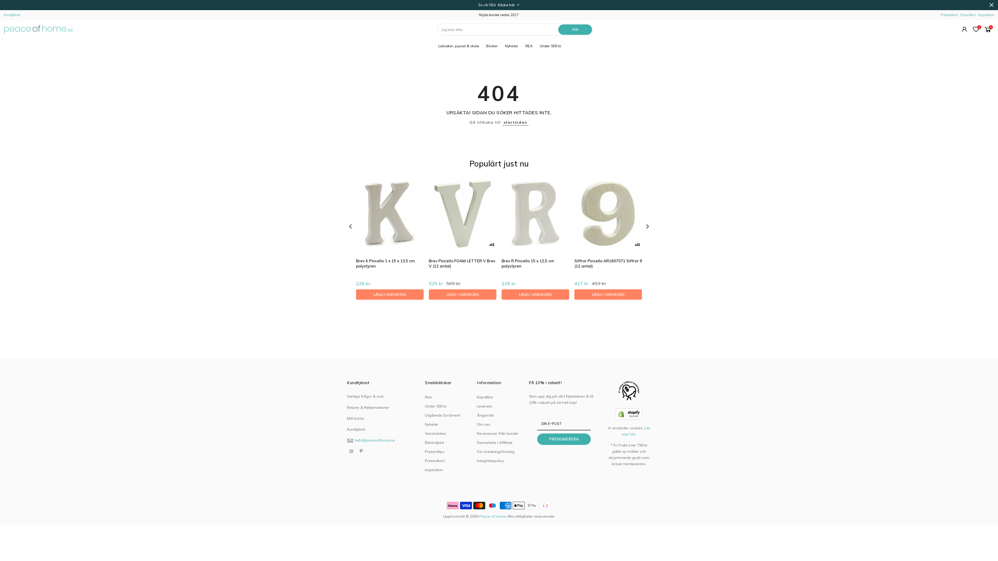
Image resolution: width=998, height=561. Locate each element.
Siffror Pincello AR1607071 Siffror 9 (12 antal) (608, 263)
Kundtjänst (12, 15)
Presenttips (434, 451)
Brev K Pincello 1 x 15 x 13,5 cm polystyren (385, 263)
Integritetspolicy (490, 460)
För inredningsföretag (495, 451)
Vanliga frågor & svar (365, 396)
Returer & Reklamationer (368, 407)
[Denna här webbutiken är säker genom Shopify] (629, 413)
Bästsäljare (434, 442)
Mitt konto (355, 418)
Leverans (484, 406)
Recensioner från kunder (497, 433)
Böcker (492, 46)
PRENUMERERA (564, 439)
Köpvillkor (968, 15)
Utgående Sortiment (442, 415)
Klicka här (507, 5)
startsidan (515, 122)
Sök (575, 29)
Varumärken (435, 433)
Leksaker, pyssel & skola (458, 46)
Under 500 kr (550, 46)
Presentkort (949, 15)
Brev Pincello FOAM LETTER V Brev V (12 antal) (462, 263)
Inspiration (986, 15)
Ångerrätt (485, 415)
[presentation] (350, 226)
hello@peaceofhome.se (374, 440)
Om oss (483, 424)
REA (529, 46)
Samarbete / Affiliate (495, 442)
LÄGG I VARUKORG (390, 294)
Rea (428, 397)
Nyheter (511, 46)
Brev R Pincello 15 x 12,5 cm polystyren (528, 263)
